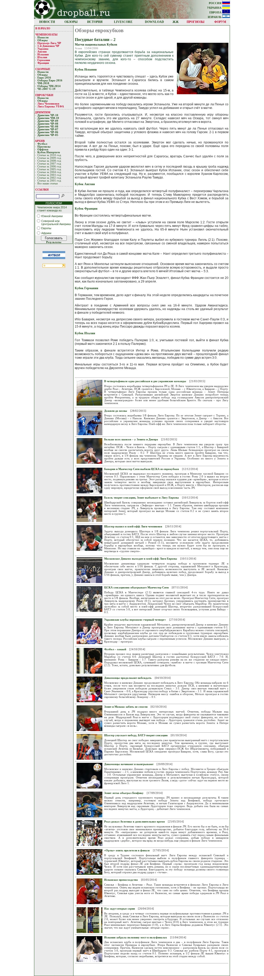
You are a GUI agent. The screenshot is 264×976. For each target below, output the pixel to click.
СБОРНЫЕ (42, 69)
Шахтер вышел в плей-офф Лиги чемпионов (133, 526)
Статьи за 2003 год (49, 175)
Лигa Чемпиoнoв (48, 103)
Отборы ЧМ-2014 (49, 86)
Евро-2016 (44, 77)
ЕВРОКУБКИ (44, 95)
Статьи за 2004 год (49, 172)
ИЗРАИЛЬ (215, 17)
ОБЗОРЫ (71, 22)
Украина (42, 48)
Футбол (42, 143)
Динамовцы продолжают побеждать (128, 678)
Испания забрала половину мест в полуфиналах (135, 937)
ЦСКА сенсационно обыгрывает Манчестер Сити (136, 587)
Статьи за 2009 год (49, 158)
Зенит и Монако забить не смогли (125, 706)
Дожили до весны (115, 410)
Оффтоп (42, 149)
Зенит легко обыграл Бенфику (124, 793)
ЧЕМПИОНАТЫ (46, 34)
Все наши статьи (47, 183)
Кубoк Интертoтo (49, 152)
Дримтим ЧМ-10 (48, 118)
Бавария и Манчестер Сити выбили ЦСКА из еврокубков (141, 469)
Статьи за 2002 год (49, 177)
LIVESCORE (123, 22)
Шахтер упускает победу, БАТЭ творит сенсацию (136, 735)
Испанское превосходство (121, 879)
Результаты (53, 242)
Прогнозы (44, 146)
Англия (42, 51)
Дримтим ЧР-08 (47, 123)
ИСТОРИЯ (95, 22)
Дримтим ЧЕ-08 (47, 126)
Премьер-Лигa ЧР (49, 43)
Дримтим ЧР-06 (47, 132)
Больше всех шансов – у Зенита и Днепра (131, 439)
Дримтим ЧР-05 (47, 135)
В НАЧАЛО (42, 28)
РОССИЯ (215, 3)
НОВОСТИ (47, 22)
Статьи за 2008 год (49, 160)
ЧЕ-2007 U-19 (46, 89)
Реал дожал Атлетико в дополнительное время (134, 821)
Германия (43, 60)
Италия (42, 57)
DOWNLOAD (154, 22)
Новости (42, 37)
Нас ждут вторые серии (119, 908)
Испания (43, 54)
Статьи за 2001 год (49, 180)
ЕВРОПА (215, 12)
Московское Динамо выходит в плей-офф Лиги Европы (140, 558)
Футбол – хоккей (115, 649)
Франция (43, 63)
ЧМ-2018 (43, 83)
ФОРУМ (220, 22)
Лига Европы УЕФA (51, 106)
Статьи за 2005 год (49, 169)
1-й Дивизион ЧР (48, 46)
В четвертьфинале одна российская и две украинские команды (145, 381)
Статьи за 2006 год (49, 166)
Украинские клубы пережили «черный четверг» (135, 619)
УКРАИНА (214, 7)
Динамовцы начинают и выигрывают (128, 764)
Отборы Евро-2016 (49, 80)
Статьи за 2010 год (49, 155)
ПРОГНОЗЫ (195, 22)
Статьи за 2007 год (49, 163)
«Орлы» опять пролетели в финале (127, 850)
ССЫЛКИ (42, 189)
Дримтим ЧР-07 (47, 129)
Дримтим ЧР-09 (47, 120)
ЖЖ (175, 22)
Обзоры (42, 40)
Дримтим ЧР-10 (47, 115)
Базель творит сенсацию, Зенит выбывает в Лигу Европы (141, 497)
